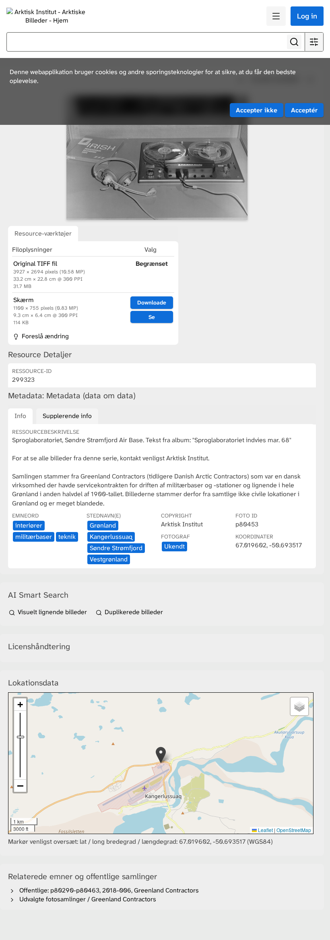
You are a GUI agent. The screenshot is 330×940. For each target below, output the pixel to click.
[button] (161, 755)
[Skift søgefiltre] (314, 42)
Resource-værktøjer (43, 233)
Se (151, 317)
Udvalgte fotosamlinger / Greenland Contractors (86, 899)
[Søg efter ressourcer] (294, 42)
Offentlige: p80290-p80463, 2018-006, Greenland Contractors (107, 890)
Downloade (151, 302)
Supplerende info (67, 416)
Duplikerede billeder (133, 612)
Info (20, 416)
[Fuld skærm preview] (157, 157)
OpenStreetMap (293, 829)
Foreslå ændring (44, 336)
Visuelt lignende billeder (52, 612)
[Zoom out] (20, 786)
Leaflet (265, 829)
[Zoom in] (20, 704)
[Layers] (299, 706)
